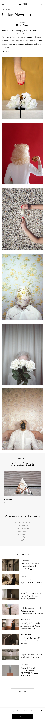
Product (27, 664)
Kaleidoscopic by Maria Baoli (16, 502)
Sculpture (26, 560)
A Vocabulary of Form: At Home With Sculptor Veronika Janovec (31, 596)
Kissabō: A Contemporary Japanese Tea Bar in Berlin (31, 581)
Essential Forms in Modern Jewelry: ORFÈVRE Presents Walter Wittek (29, 672)
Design (23, 620)
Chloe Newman (32, 30)
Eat (26, 576)
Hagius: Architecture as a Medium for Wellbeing (31, 655)
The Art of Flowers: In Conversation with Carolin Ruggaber (30, 566)
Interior (27, 620)
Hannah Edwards (22, 25)
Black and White (22, 522)
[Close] (41, 710)
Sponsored (26, 605)
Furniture (28, 635)
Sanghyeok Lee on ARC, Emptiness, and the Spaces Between (32, 641)
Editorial (22, 531)
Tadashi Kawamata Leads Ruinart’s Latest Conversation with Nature (32, 611)
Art (21, 560)
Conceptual (22, 525)
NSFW (22, 537)
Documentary (22, 528)
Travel (22, 540)
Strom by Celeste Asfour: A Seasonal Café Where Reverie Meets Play (31, 626)
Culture (27, 651)
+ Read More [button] (6, 52)
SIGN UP (22, 716)
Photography (6, 9)
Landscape (22, 534)
